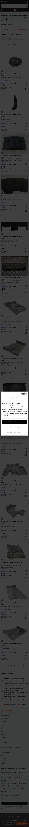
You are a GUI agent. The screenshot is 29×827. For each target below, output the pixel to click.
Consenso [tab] (4, 398)
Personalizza (13, 427)
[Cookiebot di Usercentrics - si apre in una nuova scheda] (20, 394)
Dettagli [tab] (12, 398)
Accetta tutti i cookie (14, 422)
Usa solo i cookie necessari (14, 432)
